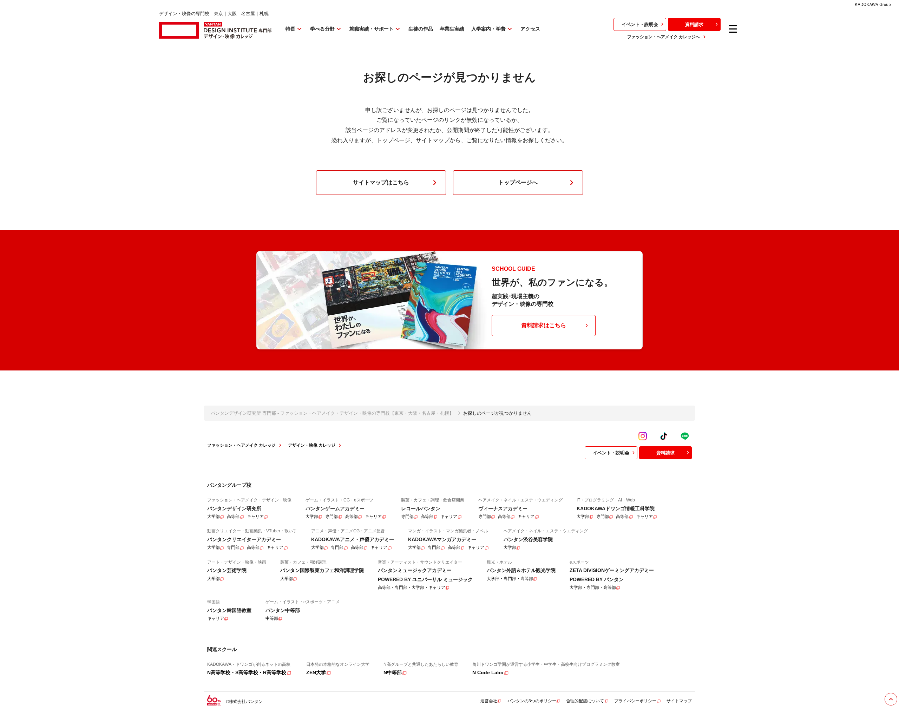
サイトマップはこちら (381, 182)
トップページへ (518, 182)
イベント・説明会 (640, 24)
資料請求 (694, 24)
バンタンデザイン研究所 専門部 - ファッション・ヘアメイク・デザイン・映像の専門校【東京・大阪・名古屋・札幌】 (332, 413)
